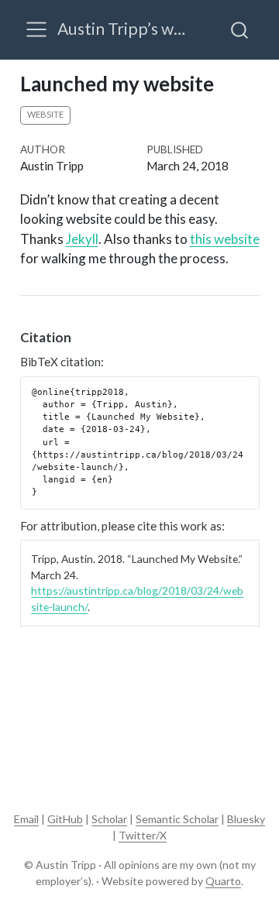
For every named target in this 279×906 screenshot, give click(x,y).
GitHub (65, 818)
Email (26, 818)
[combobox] (240, 29)
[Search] (239, 29)
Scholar (109, 818)
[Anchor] (80, 336)
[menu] (36, 29)
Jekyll (82, 239)
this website (225, 239)
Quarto (223, 880)
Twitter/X (143, 835)
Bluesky (246, 818)
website (45, 114)
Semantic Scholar (177, 818)
